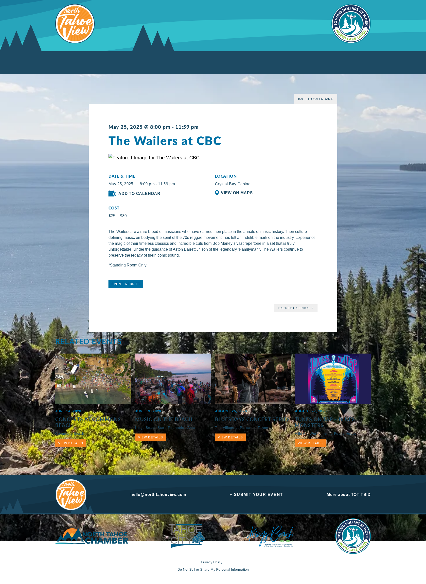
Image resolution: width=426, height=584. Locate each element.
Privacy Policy (211, 562)
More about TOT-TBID (349, 494)
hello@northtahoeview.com (158, 494)
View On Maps (237, 193)
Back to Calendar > (315, 99)
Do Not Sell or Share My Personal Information (213, 569)
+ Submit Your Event (256, 494)
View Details (70, 443)
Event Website (125, 284)
